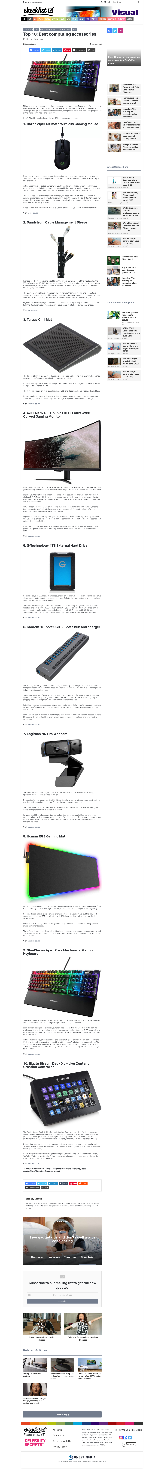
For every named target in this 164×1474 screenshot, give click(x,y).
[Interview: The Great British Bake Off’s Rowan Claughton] (114, 88)
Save (68, 50)
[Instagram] (121, 1437)
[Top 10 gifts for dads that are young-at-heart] (113, 270)
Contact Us (58, 1435)
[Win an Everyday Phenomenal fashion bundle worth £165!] (114, 195)
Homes (74, 19)
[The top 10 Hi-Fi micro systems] (35, 1365)
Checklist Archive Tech (48, 29)
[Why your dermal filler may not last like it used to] (114, 148)
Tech (87, 19)
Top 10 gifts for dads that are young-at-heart (129, 270)
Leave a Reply (62, 1414)
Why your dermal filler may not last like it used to (131, 147)
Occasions (112, 19)
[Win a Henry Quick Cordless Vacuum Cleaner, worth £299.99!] (114, 226)
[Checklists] (38, 11)
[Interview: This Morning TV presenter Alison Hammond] (114, 112)
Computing (61, 29)
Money (81, 19)
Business (102, 19)
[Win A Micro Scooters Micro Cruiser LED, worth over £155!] (114, 180)
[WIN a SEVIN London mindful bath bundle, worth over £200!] (114, 331)
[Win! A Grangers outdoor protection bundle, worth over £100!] (114, 210)
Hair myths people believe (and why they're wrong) (131, 100)
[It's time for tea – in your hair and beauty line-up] (114, 137)
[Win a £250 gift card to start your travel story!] (114, 241)
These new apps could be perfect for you (62, 1239)
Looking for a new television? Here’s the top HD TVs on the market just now (89, 1376)
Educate (55, 19)
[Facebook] (125, 1437)
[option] (62, 1241)
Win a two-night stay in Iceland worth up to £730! (131, 361)
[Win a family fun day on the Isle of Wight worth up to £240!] (114, 346)
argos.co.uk (33, 213)
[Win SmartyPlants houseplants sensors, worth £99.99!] (113, 315)
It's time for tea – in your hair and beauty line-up (131, 136)
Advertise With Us (62, 1441)
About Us (57, 1430)
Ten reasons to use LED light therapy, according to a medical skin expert (34, 1401)
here (104, 1445)
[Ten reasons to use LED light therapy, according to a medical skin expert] (35, 1389)
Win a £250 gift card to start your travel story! (131, 241)
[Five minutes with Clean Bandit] (113, 260)
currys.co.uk (33, 310)
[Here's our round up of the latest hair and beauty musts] (114, 125)
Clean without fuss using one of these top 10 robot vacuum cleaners (62, 1376)
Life (68, 19)
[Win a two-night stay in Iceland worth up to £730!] (114, 361)
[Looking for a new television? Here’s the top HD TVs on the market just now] (90, 1365)
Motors (129, 19)
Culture (94, 19)
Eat (35, 19)
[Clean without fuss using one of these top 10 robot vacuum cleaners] (62, 1365)
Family (40, 19)
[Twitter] (130, 1437)
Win (30, 19)
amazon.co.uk (34, 404)
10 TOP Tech (28, 29)
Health (62, 19)
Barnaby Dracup (30, 44)
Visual (74, 29)
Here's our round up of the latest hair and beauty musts (131, 124)
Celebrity (121, 19)
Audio (36, 29)
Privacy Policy (60, 1446)
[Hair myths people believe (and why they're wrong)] (114, 101)
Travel (47, 19)
